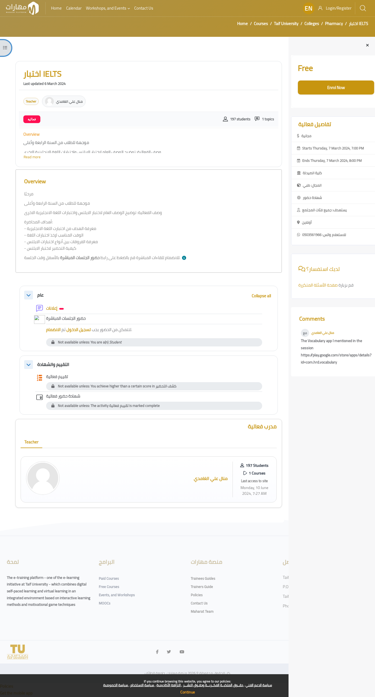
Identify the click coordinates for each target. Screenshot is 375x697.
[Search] (363, 8)
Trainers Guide (202, 586)
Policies (197, 595)
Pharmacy (334, 23)
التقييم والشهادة (53, 364)
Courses (261, 23)
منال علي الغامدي (322, 332)
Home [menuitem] (56, 8)
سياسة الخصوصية (116, 685)
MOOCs (104, 603)
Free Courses (109, 586)
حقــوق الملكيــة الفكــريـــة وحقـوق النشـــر (213, 685)
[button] (309, 8)
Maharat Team (202, 611)
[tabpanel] (149, 479)
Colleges (311, 23)
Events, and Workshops (117, 595)
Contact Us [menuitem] (143, 8)
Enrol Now (336, 87)
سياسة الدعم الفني (258, 685)
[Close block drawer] (367, 45)
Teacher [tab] (31, 442)
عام (40, 295)
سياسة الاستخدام (142, 685)
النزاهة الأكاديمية (168, 685)
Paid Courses (109, 578)
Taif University (286, 23)
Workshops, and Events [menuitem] (106, 8)
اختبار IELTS (358, 23)
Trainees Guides (203, 578)
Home (242, 23)
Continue (187, 692)
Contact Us (199, 603)
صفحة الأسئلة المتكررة (318, 285)
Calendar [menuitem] (74, 8)
